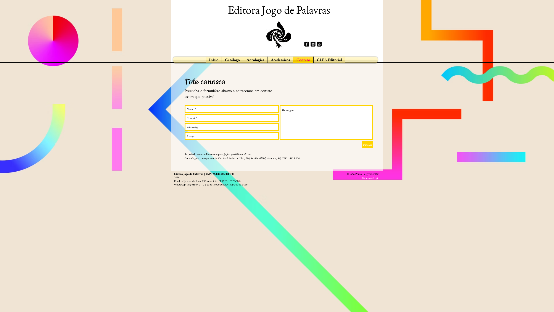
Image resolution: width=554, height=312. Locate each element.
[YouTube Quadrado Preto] (319, 44)
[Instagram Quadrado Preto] (313, 44)
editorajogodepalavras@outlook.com (227, 184)
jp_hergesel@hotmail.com (237, 154)
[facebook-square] (306, 44)
